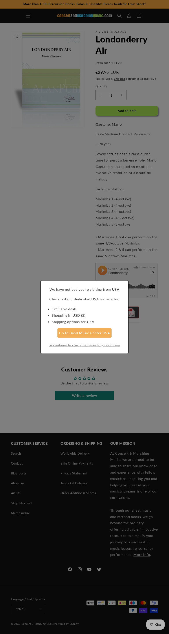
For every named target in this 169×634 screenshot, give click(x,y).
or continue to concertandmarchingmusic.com (84, 345)
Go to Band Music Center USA (84, 333)
